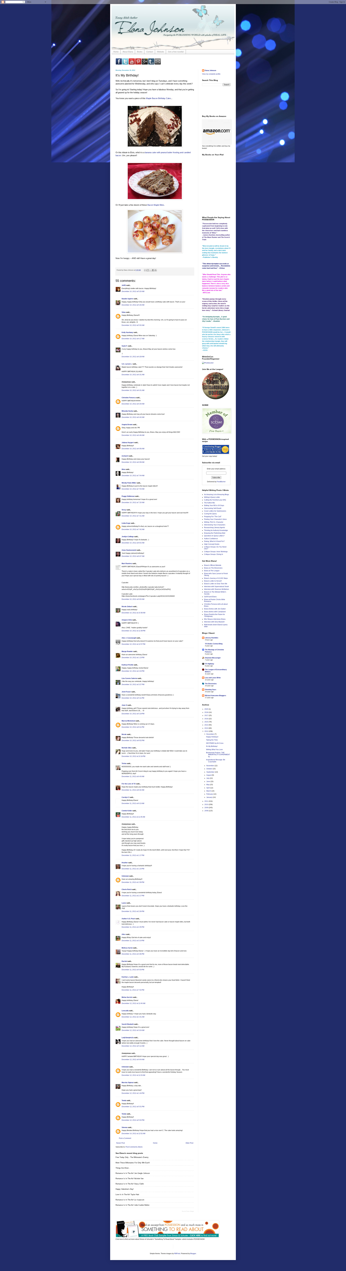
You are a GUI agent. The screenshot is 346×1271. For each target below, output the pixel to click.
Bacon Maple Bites (155, 205)
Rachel (124, 961)
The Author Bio (209, 503)
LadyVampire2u (128, 1038)
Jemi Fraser (126, 692)
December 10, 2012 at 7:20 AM (133, 502)
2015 (206, 722)
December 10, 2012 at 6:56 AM (133, 449)
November (210, 766)
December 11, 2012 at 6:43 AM (133, 776)
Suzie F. (124, 346)
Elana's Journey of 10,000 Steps (216, 578)
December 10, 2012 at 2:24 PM (133, 671)
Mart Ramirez (127, 563)
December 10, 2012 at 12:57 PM (133, 644)
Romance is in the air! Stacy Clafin (130, 1184)
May (208, 785)
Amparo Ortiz (127, 620)
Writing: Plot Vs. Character (213, 522)
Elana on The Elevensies (213, 568)
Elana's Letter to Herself (213, 581)
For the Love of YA (129, 784)
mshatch (125, 456)
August (209, 775)
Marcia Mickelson (128, 721)
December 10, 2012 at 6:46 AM (133, 435)
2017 (206, 715)
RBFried (177, 1253)
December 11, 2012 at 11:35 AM (133, 817)
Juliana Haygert (128, 443)
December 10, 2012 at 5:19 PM (133, 714)
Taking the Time (212, 740)
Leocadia (125, 1011)
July (208, 778)
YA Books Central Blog (213, 644)
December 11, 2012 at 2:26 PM (133, 911)
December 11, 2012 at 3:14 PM (133, 941)
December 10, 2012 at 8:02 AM (133, 543)
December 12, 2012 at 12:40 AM (133, 1003)
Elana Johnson (210, 70)
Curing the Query (210, 514)
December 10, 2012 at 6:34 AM (133, 404)
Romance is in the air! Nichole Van (130, 1179)
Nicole (124, 734)
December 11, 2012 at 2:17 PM (133, 896)
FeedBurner (221, 482)
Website (160, 52)
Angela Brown (127, 425)
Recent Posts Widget (188, 1211)
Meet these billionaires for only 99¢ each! (133, 1163)
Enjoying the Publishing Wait (214, 533)
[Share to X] (150, 270)
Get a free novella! (176, 52)
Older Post (189, 1143)
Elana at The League (211, 571)
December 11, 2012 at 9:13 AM (133, 803)
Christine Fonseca (129, 398)
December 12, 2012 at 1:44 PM (133, 1093)
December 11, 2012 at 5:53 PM (133, 970)
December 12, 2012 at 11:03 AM (133, 1075)
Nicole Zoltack (127, 606)
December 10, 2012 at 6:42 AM (133, 417)
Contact (149, 52)
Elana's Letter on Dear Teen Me (215, 584)
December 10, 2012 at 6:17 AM (133, 339)
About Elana (128, 52)
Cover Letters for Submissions (215, 511)
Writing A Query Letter (212, 497)
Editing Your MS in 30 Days (214, 505)
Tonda (124, 1100)
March (208, 791)
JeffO (124, 285)
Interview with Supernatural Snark (216, 586)
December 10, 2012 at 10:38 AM (133, 613)
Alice (124, 934)
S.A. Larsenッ (127, 364)
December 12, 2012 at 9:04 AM (133, 1059)
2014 (206, 725)
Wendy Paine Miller (129, 483)
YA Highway (209, 664)
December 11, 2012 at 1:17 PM (133, 855)
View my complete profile (211, 74)
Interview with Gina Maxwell (214, 622)
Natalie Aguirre (127, 299)
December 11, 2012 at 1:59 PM (133, 882)
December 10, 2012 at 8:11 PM (133, 727)
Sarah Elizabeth (128, 1024)
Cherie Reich (127, 889)
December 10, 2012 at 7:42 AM (133, 529)
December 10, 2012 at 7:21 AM (133, 516)
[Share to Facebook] (153, 270)
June (208, 781)
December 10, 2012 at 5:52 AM (133, 325)
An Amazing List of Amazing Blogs (216, 494)
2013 (206, 728)
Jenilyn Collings (128, 537)
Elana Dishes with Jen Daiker (215, 609)
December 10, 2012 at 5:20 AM (133, 291)
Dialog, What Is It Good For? (214, 541)
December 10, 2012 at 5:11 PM (133, 698)
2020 (206, 709)
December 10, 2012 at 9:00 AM (133, 599)
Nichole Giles (127, 748)
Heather (125, 863)
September (210, 772)
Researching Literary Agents (214, 527)
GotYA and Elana (210, 597)
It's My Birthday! (211, 746)
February (209, 794)
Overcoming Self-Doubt (212, 508)
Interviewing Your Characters (214, 525)
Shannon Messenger (213, 658)
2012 (206, 731)
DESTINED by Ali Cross (214, 743)
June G (124, 705)
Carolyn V (125, 797)
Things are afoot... (123, 1168)
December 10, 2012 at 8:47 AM (133, 556)
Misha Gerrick (127, 997)
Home (116, 52)
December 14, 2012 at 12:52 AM (133, 1133)
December (210, 734)
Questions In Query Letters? (214, 536)
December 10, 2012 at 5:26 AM (133, 305)
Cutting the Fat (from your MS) (215, 500)
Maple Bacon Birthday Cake (158, 98)
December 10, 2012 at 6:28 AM (133, 357)
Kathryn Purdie (127, 665)
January (209, 797)
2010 (206, 804)
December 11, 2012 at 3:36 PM (133, 954)
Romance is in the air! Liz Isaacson (130, 1200)
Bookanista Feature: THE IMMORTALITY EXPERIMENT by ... (218, 755)
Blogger (193, 1253)
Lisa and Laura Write (213, 678)
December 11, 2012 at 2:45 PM (133, 927)
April (208, 788)
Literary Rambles (211, 638)
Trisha (124, 763)
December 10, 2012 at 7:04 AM (133, 476)
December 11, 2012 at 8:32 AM (133, 790)
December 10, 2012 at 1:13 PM (133, 658)
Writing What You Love (214, 750)
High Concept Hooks (211, 544)
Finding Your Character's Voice (215, 519)
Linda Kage (126, 523)
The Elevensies (211, 684)
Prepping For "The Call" (212, 517)
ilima (123, 469)
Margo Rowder (127, 651)
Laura (124, 903)
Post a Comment (125, 1138)
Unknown (125, 876)
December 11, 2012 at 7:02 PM (133, 990)
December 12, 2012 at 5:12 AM (133, 1046)
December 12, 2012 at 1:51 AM (133, 1017)
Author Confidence (211, 539)
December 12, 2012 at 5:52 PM (133, 1120)
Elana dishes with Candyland (215, 612)
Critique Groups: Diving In (213, 554)
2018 (206, 712)
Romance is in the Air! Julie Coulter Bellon (132, 1205)
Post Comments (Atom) (134, 1147)
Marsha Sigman (128, 1082)
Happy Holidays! (212, 737)
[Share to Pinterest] (155, 270)
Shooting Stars (210, 690)
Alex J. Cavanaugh (129, 638)
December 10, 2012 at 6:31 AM (133, 375)
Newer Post (120, 1143)
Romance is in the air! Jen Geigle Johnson (133, 1173)
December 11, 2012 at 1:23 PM (133, 869)
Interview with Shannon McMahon (216, 589)
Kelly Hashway (127, 332)
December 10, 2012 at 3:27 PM (133, 684)
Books (139, 52)
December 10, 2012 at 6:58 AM (133, 462)
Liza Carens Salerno (129, 678)
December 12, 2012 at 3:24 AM (133, 1030)
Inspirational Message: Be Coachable (215, 761)
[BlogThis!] (148, 270)
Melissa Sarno (127, 948)
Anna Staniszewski (129, 550)
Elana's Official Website (212, 565)
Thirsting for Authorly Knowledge (216, 530)
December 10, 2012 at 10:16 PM (133, 756)
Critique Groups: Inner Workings (216, 552)
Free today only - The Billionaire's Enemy (132, 1157)
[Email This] (145, 270)
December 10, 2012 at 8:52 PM (133, 740)
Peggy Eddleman (128, 496)
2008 (206, 811)
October (209, 769)
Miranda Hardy (127, 411)
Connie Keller (127, 811)
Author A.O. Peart (128, 919)
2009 (206, 808)
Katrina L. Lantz (128, 977)
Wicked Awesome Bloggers (215, 696)
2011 (206, 801)
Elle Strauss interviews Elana (214, 619)
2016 (206, 719)
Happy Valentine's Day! (125, 1189)
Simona (124, 1127)
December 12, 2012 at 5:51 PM (133, 1107)
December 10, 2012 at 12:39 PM (133, 631)
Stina (124, 312)
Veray (124, 510)
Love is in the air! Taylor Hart (127, 1194)
